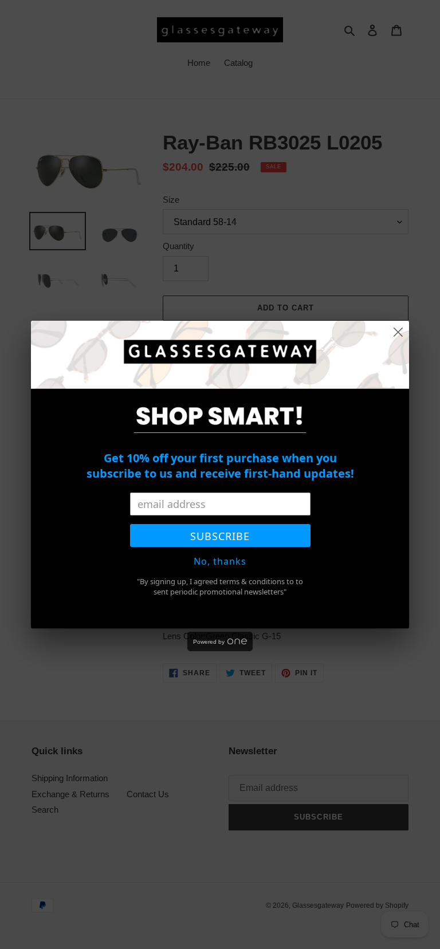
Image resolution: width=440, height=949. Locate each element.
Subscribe (220, 536)
